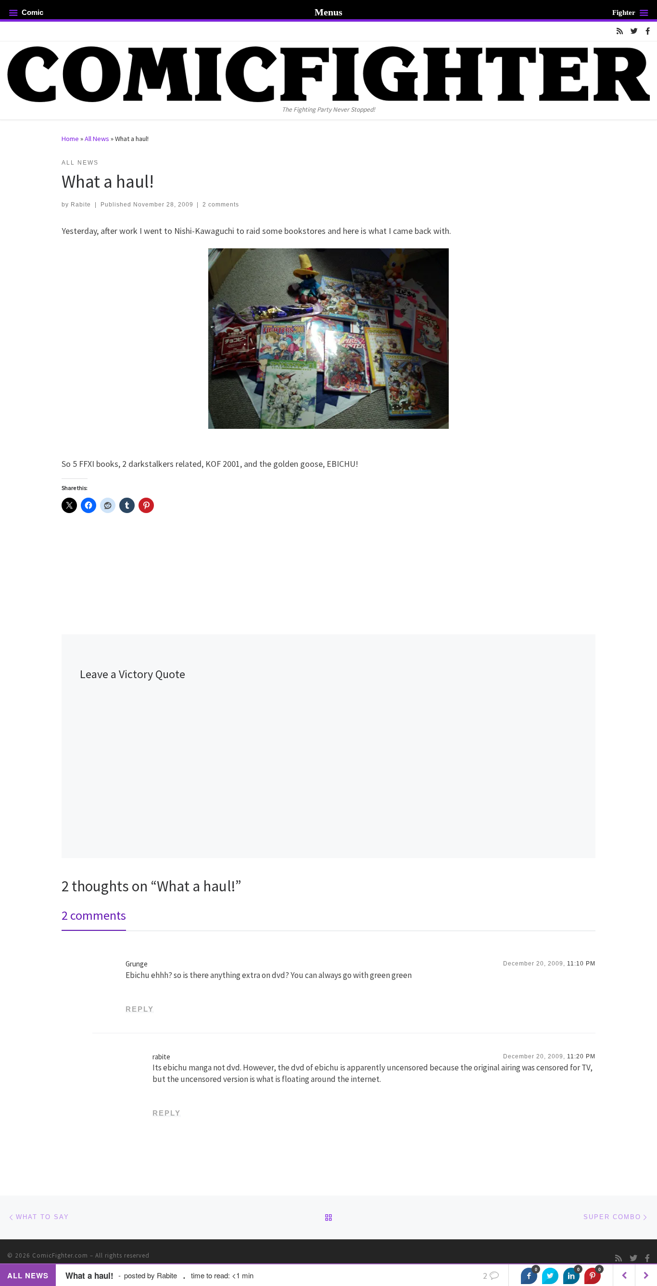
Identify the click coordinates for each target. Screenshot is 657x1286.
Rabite (81, 204)
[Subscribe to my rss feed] (620, 31)
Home (70, 138)
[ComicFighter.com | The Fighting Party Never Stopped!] (328, 73)
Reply (140, 1009)
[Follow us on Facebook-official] (647, 31)
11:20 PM (581, 1056)
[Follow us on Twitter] (634, 31)
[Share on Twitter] (550, 1276)
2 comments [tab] (94, 915)
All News (97, 138)
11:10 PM (581, 963)
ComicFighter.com (60, 1255)
